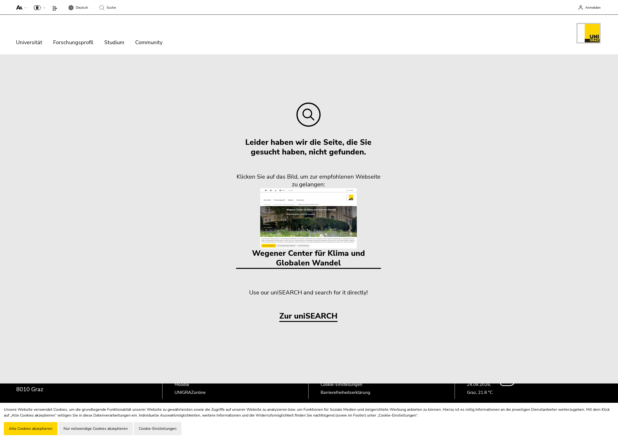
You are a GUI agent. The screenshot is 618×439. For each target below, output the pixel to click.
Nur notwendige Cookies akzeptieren (95, 428)
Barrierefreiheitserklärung (345, 392)
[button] (20, 7)
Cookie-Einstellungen (341, 384)
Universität (29, 42)
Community (148, 42)
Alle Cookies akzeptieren (30, 428)
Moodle (182, 384)
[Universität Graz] (588, 34)
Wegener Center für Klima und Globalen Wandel (308, 258)
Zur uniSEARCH (308, 316)
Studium (114, 42)
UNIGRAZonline (190, 392)
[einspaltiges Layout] (56, 7)
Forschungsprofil (73, 42)
